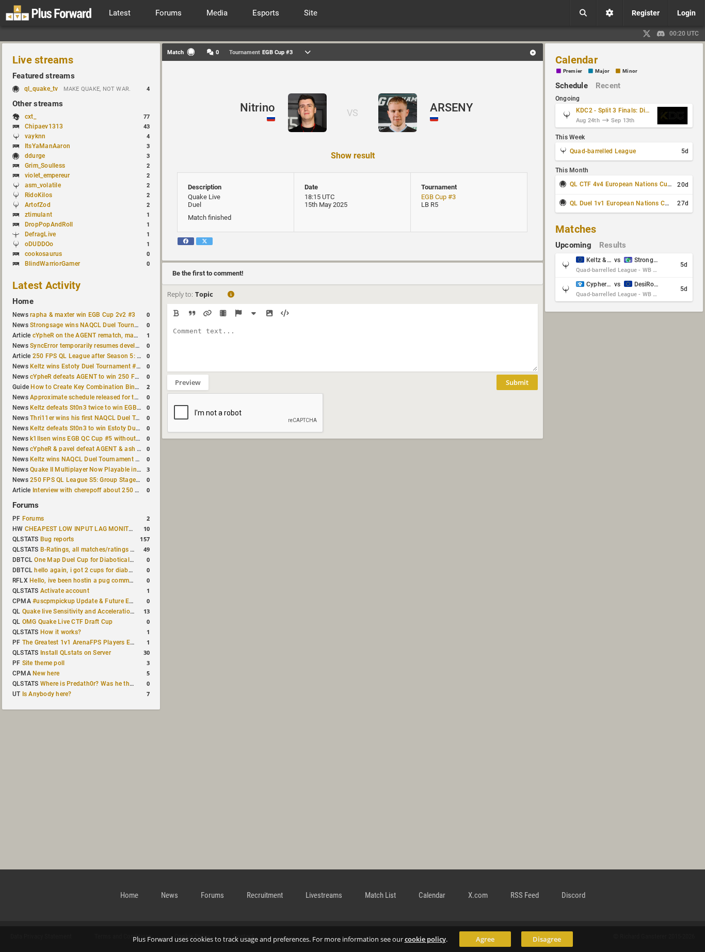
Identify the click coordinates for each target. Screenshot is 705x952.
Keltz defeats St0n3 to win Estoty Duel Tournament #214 (112, 428)
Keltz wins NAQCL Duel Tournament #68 (88, 459)
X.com (478, 895)
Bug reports (57, 539)
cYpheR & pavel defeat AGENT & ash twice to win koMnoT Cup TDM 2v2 (134, 449)
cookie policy (425, 939)
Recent (608, 85)
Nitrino (257, 107)
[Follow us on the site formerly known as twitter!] (646, 33)
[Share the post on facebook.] (186, 241)
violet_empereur (47, 175)
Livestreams (324, 895)
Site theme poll (43, 663)
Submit (517, 382)
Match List (380, 895)
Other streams (37, 103)
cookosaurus (43, 253)
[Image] (269, 313)
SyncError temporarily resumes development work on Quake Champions (133, 345)
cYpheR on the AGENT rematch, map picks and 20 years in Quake (126, 335)
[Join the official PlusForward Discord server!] (661, 33)
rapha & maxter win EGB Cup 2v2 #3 (82, 314)
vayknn (35, 136)
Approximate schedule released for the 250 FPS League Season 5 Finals (134, 397)
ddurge (35, 155)
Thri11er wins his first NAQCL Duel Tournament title (104, 418)
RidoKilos (38, 195)
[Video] (223, 313)
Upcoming (573, 245)
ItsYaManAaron (47, 146)
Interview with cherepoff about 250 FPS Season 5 (104, 490)
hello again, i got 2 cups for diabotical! (90, 570)
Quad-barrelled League (603, 151)
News (169, 895)
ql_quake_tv (41, 88)
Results (613, 245)
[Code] (285, 313)
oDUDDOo (39, 244)
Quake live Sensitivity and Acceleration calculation (95, 611)
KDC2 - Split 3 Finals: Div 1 (614, 110)
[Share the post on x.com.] (204, 241)
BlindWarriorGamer (52, 263)
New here (46, 673)
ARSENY (451, 107)
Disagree (547, 939)
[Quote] (192, 313)
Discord (573, 895)
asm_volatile (43, 185)
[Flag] (238, 313)
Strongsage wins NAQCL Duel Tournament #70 (97, 325)
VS (352, 112)
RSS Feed (524, 895)
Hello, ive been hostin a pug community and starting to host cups (123, 580)
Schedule (571, 85)
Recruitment (265, 895)
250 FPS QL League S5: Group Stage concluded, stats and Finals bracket (135, 479)
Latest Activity (46, 285)
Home (23, 301)
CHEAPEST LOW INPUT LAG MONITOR (81, 529)
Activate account (64, 590)
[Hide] (254, 313)
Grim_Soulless (45, 165)
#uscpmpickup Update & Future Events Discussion (105, 601)
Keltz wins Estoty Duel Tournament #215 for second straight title (123, 366)
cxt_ (30, 116)
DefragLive (40, 234)
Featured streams (43, 75)
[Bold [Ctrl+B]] (176, 313)
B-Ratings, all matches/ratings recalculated (103, 549)
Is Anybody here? (47, 694)
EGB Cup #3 (438, 197)
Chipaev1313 (44, 126)
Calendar (576, 60)
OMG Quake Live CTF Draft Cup (67, 621)
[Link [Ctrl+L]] (207, 313)
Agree (485, 939)
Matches (576, 229)
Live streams (42, 60)
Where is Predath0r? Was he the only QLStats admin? (117, 683)
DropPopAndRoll (49, 224)
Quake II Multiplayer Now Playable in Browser (96, 469)
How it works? (60, 632)
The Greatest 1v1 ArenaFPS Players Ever (80, 642)
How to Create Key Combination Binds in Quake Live (106, 387)
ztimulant (38, 214)
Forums (25, 505)
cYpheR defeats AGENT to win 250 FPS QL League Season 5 (117, 376)
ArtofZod (38, 204)
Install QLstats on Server (75, 652)
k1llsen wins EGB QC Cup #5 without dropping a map (107, 438)
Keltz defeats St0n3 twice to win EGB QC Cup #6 (99, 407)
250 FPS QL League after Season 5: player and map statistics (121, 356)
